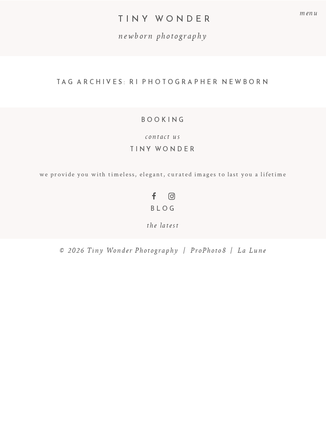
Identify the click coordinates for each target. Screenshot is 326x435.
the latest (163, 225)
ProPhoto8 (208, 250)
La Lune (252, 250)
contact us (163, 136)
